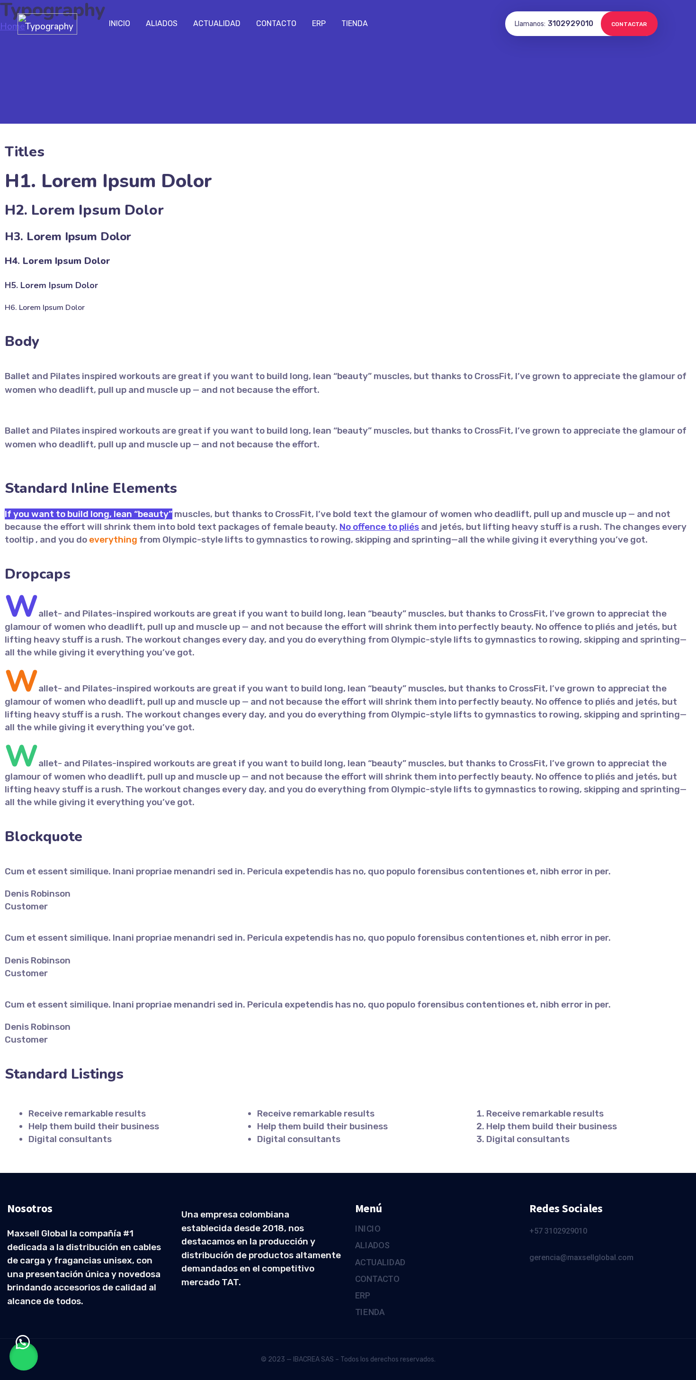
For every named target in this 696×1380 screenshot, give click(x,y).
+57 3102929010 (558, 1230)
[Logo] (47, 24)
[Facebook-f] (533, 1281)
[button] (23, 1356)
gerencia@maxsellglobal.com (581, 1257)
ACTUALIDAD (217, 23)
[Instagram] (569, 1281)
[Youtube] (551, 1281)
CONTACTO (276, 23)
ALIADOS (162, 23)
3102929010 (570, 23)
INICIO (119, 23)
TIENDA (354, 23)
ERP (319, 23)
